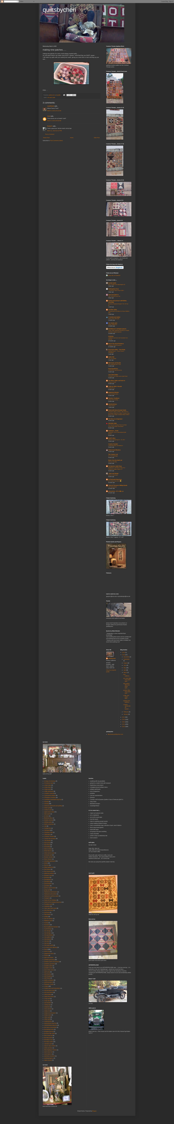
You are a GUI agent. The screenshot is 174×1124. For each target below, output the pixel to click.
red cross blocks (48, 992)
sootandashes (48, 1021)
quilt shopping (48, 976)
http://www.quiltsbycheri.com (115, 734)
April (125, 670)
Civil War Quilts (112, 309)
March (125, 672)
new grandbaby (48, 935)
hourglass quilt (48, 904)
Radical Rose (111, 388)
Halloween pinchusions (50, 892)
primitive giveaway (49, 959)
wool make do (48, 1054)
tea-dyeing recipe (49, 1029)
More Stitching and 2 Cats (114, 364)
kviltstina (110, 336)
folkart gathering (48, 867)
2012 (123, 722)
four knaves (47, 869)
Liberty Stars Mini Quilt (113, 318)
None (45, 949)
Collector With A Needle (115, 386)
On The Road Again (113, 456)
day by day (47, 842)
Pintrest (46, 955)
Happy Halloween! (112, 324)
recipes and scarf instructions (52, 988)
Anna (48, 116)
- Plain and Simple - (113, 473)
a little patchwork (48, 791)
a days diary (47, 787)
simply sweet (47, 1015)
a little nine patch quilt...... (126, 697)
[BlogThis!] (69, 95)
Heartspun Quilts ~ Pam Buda (116, 349)
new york (46, 943)
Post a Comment (49, 134)
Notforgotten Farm (113, 289)
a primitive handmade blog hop (52, 799)
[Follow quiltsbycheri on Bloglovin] (115, 268)
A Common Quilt (48, 783)
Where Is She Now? (113, 475)
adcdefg (46, 803)
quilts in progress (49, 980)
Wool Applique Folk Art (50, 1050)
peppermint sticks (49, 953)
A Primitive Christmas (50, 797)
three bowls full (48, 1035)
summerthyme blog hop (50, 1025)
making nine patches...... (127, 701)
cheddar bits (47, 828)
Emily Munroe (48, 851)
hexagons (47, 898)
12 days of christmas (49, 781)
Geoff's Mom (111, 438)
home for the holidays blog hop (52, 902)
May (125, 667)
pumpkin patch (48, 965)
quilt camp (47, 972)
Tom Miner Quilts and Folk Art (116, 380)
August (126, 663)
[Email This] (67, 95)
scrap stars (47, 1000)
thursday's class (48, 1039)
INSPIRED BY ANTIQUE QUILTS (117, 329)
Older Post (97, 137)
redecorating (47, 994)
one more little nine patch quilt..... (127, 680)
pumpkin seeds (48, 968)
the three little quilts (49, 1033)
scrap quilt (47, 998)
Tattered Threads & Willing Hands (117, 485)
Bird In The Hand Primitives (116, 343)
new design (47, 931)
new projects (47, 939)
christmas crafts (48, 832)
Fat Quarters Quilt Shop (115, 466)
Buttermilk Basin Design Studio (117, 410)
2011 (123, 724)
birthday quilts (48, 822)
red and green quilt (49, 990)
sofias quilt (47, 1019)
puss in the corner (49, 970)
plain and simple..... (49, 957)
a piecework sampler (50, 795)
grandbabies (47, 879)
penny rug (47, 951)
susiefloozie (50, 106)
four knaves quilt (48, 871)
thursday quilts (48, 1037)
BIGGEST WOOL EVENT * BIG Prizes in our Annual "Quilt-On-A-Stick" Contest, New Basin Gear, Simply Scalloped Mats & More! (118, 413)
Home (71, 137)
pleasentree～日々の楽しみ (116, 491)
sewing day (47, 1004)
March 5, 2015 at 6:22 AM (54, 110)
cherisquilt (47, 830)
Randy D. (49, 126)
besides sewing (48, 820)
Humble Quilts (112, 283)
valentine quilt (48, 1043)
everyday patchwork (49, 861)
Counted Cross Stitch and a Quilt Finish (117, 376)
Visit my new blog (112, 461)
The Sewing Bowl (112, 487)
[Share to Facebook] (73, 95)
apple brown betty (49, 812)
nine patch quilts (51, 97)
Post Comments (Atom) (56, 140)
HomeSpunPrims (113, 368)
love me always (48, 918)
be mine (46, 816)
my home (46, 924)
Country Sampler (113, 444)
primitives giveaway (49, 963)
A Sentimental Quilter (114, 317)
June (125, 665)
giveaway (46, 877)
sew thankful (47, 1002)
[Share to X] (71, 95)
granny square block (49, 887)
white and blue (48, 1048)
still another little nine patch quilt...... (126, 686)
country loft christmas (50, 838)
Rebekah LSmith (48, 984)
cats (45, 826)
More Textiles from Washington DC (116, 284)
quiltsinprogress (48, 982)
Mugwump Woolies (113, 392)
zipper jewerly (48, 1060)
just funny (46, 912)
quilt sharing (47, 974)
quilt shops (47, 978)
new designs (47, 933)
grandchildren (48, 883)
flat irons (46, 865)
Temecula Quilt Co (113, 294)
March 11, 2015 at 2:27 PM (54, 130)
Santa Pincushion (49, 996)
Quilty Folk (111, 357)
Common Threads (49, 836)
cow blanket (47, 840)
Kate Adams (47, 914)
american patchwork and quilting (53, 805)
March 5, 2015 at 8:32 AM (54, 120)
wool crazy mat (48, 1052)
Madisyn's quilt (48, 920)
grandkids (47, 885)
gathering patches (49, 873)
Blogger (94, 1111)
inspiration (47, 906)
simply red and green (50, 1013)
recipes (46, 986)
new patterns (47, 937)
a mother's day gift (49, 793)
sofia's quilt (47, 1017)
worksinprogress (48, 1058)
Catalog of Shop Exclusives (115, 345)
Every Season (48, 859)
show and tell (47, 1009)
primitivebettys (112, 404)
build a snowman (49, 824)
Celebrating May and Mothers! (115, 445)
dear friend (47, 844)
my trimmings (47, 929)
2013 (123, 719)
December (127, 657)
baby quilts (47, 814)
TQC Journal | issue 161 (114, 296)
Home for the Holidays (50, 900)
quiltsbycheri (59, 9)
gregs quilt (47, 890)
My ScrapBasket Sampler (51, 927)
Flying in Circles (112, 382)
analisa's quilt (48, 809)
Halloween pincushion (50, 894)
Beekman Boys (48, 818)
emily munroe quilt (49, 853)
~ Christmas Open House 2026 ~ (116, 290)
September (127, 659)
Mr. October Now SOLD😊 (114, 481)
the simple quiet (112, 323)
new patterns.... (126, 675)
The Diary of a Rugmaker (115, 419)
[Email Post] (64, 95)
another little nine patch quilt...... (126, 692)
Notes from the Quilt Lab (115, 460)
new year (46, 941)
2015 (123, 654)
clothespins (47, 834)
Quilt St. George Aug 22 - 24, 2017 (116, 439)
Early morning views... (113, 394)
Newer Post (46, 137)
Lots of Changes (112, 358)
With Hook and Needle (114, 363)
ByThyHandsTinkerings (115, 479)
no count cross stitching (50, 947)
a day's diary (47, 785)
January (126, 714)
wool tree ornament (49, 1056)
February (126, 712)
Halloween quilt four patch (51, 896)
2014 (123, 717)
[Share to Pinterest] (75, 95)
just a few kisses (48, 910)
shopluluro (47, 1007)
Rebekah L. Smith (113, 430)
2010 (123, 726)
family (45, 863)
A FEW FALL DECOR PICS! (115, 370)
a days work (47, 789)
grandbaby (47, 881)
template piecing (48, 1031)
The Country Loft (113, 454)
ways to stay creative (49, 1046)
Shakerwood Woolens (114, 450)
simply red (47, 1011)
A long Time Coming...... (114, 399)
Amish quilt (47, 807)
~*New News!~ (111, 405)
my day (46, 922)
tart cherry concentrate (50, 1027)
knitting (46, 916)
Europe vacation (48, 857)
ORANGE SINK (112, 423)
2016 (123, 652)
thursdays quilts (48, 1041)
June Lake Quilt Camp (50, 908)
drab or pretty (47, 849)
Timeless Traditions (113, 398)
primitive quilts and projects (51, 961)
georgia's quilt (48, 875)
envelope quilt (48, 855)
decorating (47, 846)
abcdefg (46, 801)
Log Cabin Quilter (113, 374)
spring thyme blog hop (50, 1023)
